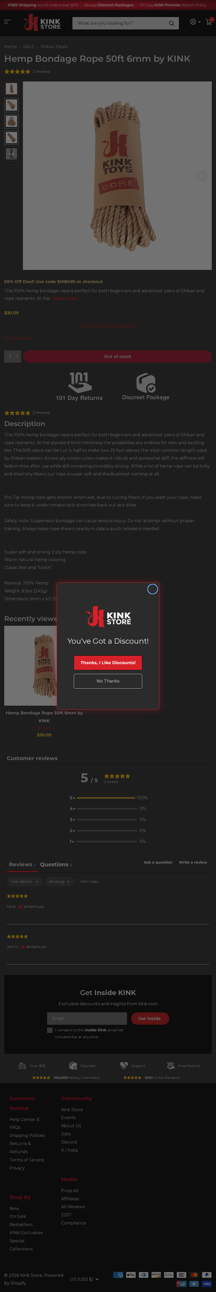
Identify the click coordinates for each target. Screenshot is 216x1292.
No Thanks (108, 681)
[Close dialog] (152, 589)
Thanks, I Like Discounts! (108, 662)
